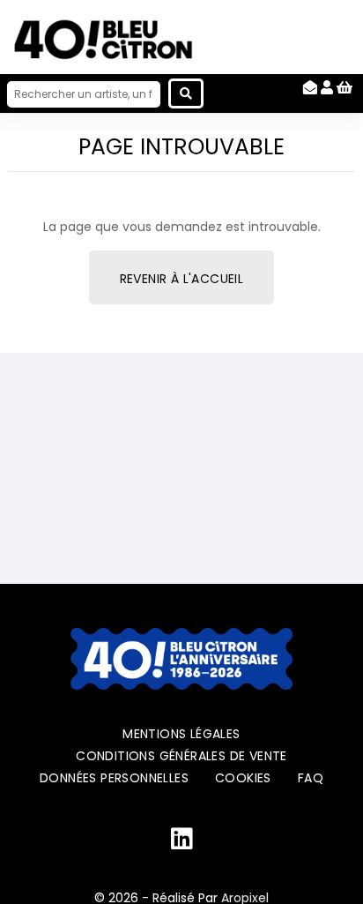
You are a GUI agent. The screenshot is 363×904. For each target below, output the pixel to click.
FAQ (310, 778)
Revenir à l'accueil (182, 279)
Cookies (243, 778)
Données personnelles (114, 778)
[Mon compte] (327, 88)
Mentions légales (181, 734)
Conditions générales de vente (181, 756)
